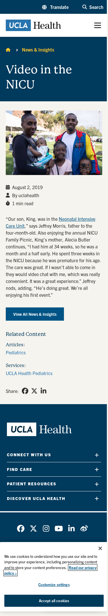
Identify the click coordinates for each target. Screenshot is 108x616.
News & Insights (38, 49)
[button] (55, 7)
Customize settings (53, 584)
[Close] (100, 548)
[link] (25, 391)
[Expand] (97, 455)
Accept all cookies (54, 600)
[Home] (8, 49)
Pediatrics (16, 352)
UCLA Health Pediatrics (29, 373)
